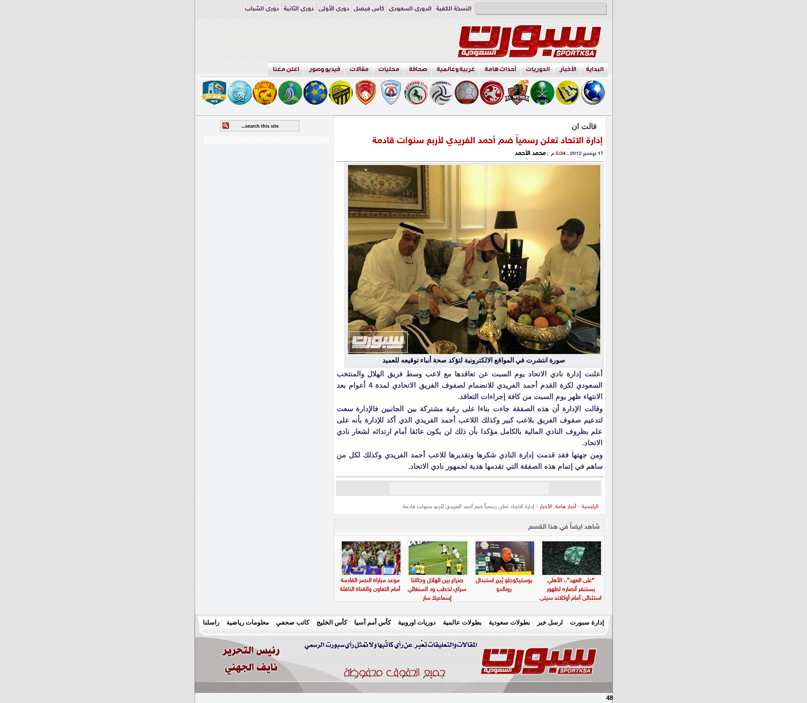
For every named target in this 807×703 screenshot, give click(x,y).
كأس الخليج (331, 622)
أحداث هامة (500, 69)
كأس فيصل (369, 9)
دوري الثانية (299, 9)
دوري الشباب (262, 9)
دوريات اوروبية (417, 622)
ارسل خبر (550, 622)
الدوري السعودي (410, 9)
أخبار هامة (565, 507)
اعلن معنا (286, 69)
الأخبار (567, 69)
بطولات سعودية (509, 622)
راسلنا (211, 622)
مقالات (359, 69)
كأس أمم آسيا (372, 622)
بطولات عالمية (462, 622)
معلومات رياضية (248, 622)
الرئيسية (590, 507)
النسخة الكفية (454, 9)
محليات (388, 69)
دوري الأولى (334, 9)
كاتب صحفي (292, 622)
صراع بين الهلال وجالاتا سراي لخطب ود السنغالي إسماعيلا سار (437, 589)
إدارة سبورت (587, 622)
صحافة (418, 69)
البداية (595, 69)
